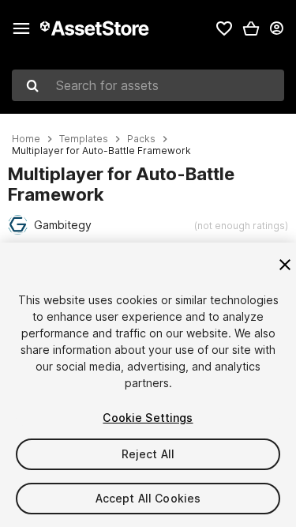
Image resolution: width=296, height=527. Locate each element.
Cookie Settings (148, 417)
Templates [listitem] (83, 139)
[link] (224, 28)
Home (26, 139)
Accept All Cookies (148, 498)
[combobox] (148, 85)
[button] (251, 28)
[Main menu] (21, 28)
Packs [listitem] (141, 139)
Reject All (148, 454)
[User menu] (276, 28)
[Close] (284, 264)
